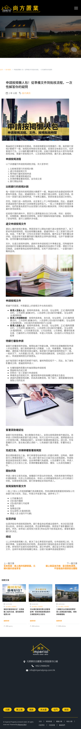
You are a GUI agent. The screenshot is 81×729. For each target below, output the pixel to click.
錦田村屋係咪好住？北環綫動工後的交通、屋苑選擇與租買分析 (14, 611)
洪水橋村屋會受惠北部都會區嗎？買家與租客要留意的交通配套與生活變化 (40, 611)
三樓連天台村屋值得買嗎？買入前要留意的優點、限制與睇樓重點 (66, 611)
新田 (66, 709)
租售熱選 (49, 721)
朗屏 (31, 709)
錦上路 (19, 709)
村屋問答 (42, 725)
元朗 (7, 709)
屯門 (55, 709)
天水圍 (43, 709)
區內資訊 (8, 70)
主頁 (40, 721)
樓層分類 (59, 721)
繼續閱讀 (6, 621)
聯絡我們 (62, 725)
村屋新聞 (52, 725)
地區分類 (69, 721)
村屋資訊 (13, 606)
